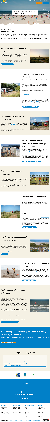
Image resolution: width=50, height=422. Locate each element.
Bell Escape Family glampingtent (35, 101)
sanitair (21, 184)
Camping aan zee (3, 409)
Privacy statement (21, 420)
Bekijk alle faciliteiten (29, 227)
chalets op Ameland (28, 151)
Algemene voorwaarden (13, 420)
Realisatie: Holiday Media (36, 420)
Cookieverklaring (28, 420)
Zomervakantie (27, 412)
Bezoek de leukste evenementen (43, 413)
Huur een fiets (40, 409)
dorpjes (36, 271)
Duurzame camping (4, 407)
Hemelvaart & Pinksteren (29, 411)
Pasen (26, 408)
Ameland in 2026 (40, 407)
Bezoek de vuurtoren (41, 411)
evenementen (22, 248)
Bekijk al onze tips (40, 416)
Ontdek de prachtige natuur (42, 412)
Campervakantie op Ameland (17, 412)
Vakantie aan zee (15, 409)
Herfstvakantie (27, 415)
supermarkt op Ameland (45, 217)
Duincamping (3, 408)
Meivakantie (27, 409)
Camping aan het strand (4, 411)
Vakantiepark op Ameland (5, 413)
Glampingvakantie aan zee (17, 411)
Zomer (26, 413)
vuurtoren (46, 274)
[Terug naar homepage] (4, 2)
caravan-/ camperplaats (13, 124)
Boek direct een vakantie (8, 342)
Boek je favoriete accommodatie (31, 161)
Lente (26, 407)
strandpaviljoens (25, 56)
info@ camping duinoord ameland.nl (25, 394)
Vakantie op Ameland (16, 407)
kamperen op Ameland (29, 80)
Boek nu (4, 253)
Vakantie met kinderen (16, 408)
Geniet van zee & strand (41, 408)
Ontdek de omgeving (7, 64)
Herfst (26, 416)
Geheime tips (40, 415)
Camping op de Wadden (4, 412)
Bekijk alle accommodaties (30, 106)
